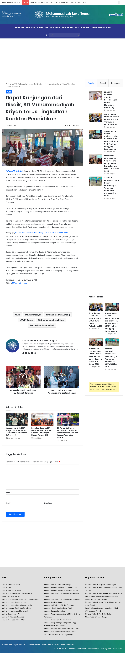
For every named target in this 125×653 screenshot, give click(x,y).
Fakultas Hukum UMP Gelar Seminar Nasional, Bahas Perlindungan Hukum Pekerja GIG (42, 431)
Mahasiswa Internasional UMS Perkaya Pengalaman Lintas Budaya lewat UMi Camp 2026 (111, 163)
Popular (91, 83)
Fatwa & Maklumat (71, 27)
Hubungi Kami (106, 649)
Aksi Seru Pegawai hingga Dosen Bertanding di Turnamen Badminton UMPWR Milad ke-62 (111, 187)
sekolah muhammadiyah (42, 325)
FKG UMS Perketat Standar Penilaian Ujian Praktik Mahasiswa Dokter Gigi (110, 100)
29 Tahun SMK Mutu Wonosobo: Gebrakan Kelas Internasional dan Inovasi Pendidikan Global (67, 433)
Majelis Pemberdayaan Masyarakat (15, 611)
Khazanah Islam (52, 27)
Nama (8, 493)
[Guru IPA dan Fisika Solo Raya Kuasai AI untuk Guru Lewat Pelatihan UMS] (95, 117)
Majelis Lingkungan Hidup (11, 590)
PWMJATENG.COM (14, 171)
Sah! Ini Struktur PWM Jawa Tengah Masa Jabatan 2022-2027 (41, 233)
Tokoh (40, 27)
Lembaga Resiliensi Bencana (54, 602)
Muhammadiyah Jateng (58, 315)
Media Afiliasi (98, 27)
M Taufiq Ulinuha (19, 283)
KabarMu (85, 27)
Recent (103, 83)
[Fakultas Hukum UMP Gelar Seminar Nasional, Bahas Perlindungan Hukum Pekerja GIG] (42, 419)
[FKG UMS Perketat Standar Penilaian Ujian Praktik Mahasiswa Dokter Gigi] (95, 95)
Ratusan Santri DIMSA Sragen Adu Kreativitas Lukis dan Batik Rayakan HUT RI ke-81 (16, 431)
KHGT (108, 27)
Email (8, 503)
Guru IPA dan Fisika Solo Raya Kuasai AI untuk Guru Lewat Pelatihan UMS (58, 2)
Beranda (10, 84)
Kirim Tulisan (118, 649)
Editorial (30, 27)
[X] (28, 352)
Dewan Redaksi (93, 649)
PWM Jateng (27, 320)
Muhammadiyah (33, 315)
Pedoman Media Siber (77, 649)
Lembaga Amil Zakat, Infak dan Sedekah (58, 605)
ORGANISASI (19, 27)
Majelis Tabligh (7, 587)
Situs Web (48, 503)
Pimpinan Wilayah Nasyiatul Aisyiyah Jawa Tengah (104, 593)
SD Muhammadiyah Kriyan (51, 320)
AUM (17, 84)
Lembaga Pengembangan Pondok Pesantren (60, 587)
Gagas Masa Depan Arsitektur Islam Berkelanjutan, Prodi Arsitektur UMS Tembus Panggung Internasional (111, 140)
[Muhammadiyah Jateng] (62, 14)
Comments (115, 83)
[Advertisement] (62, 58)
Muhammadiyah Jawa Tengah (39, 340)
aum (18, 315)
